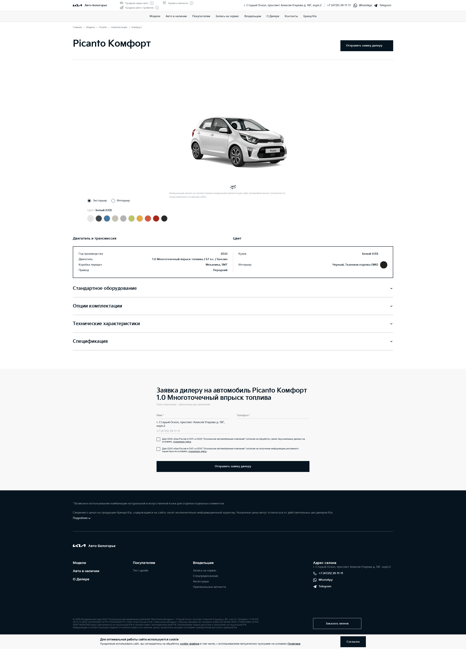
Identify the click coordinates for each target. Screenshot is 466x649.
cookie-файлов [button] (189, 643)
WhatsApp (365, 5)
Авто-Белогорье (96, 5)
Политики (294, 643)
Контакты (291, 16)
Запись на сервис (227, 16)
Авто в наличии (176, 16)
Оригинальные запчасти (209, 587)
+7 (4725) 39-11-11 (339, 5)
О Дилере (81, 579)
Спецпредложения (205, 576)
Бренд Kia (310, 16)
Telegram (385, 5)
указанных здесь (182, 441)
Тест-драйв (140, 570)
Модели (155, 16)
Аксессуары (201, 581)
